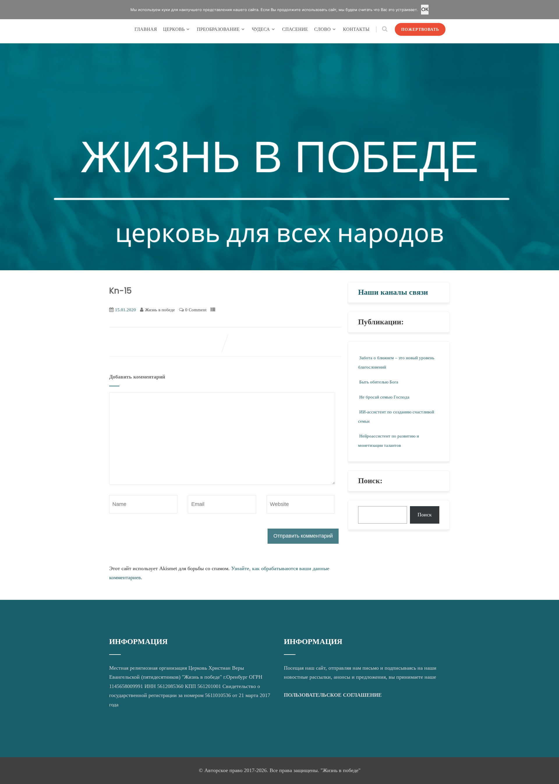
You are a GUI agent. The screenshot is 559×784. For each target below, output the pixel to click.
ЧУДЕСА (261, 29)
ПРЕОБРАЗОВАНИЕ (218, 29)
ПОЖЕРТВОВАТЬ (420, 29)
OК (424, 9)
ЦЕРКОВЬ (174, 29)
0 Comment (195, 309)
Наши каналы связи (393, 292)
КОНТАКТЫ (356, 29)
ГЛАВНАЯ (146, 29)
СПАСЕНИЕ (295, 29)
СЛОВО (322, 29)
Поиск (425, 515)
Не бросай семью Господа (384, 397)
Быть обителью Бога (378, 382)
